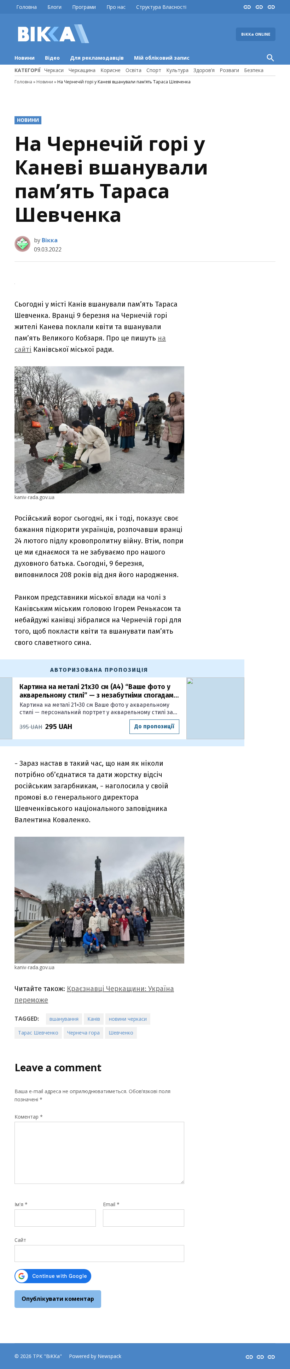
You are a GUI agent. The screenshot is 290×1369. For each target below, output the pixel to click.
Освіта (133, 70)
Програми (84, 7)
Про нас (116, 7)
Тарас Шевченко (38, 1032)
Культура (177, 70)
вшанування (64, 1018)
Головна (26, 7)
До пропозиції (154, 726)
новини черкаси (128, 1018)
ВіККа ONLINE (255, 34)
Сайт (20, 1240)
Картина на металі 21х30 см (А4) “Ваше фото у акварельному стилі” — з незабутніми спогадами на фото (98, 691)
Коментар (28, 1116)
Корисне (110, 70)
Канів (93, 1018)
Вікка (50, 240)
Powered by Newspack (95, 1356)
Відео (52, 57)
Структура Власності (161, 7)
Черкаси (54, 70)
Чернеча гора (83, 1032)
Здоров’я (204, 70)
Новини (24, 57)
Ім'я (21, 1204)
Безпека (253, 70)
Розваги (229, 70)
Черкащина (82, 70)
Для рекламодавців (97, 57)
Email (111, 1204)
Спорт (153, 70)
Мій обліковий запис (162, 57)
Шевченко (121, 1032)
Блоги (54, 7)
